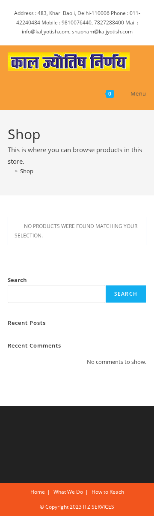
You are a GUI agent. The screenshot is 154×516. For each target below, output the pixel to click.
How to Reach (108, 491)
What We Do (68, 491)
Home (37, 491)
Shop (26, 171)
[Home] (10, 171)
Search (17, 280)
